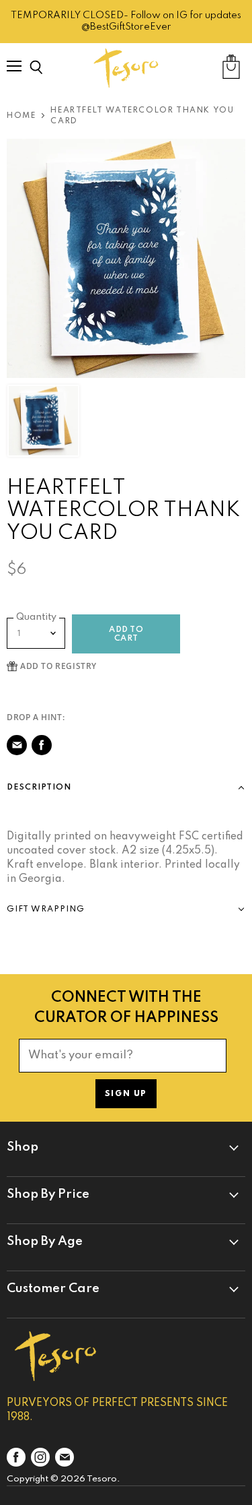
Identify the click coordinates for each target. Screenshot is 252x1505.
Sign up (126, 1094)
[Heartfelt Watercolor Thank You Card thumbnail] (43, 421)
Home (21, 116)
